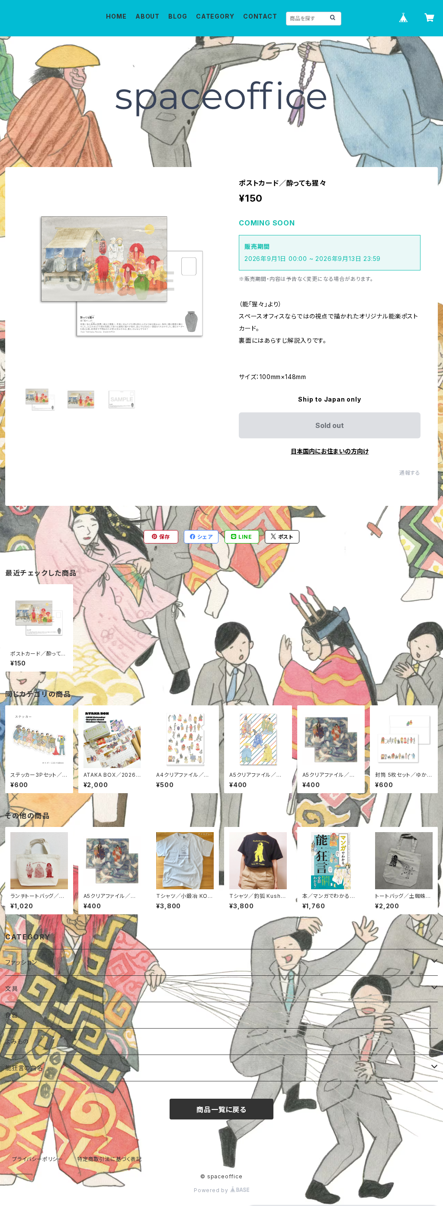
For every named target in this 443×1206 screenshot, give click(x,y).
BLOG (177, 16)
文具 (11, 988)
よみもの (17, 1041)
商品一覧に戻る (221, 1109)
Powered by (212, 1190)
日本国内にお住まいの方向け (330, 451)
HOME (116, 16)
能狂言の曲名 (24, 1067)
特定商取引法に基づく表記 (109, 1159)
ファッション (21, 962)
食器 (11, 1015)
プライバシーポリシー (37, 1159)
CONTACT (260, 16)
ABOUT (147, 16)
